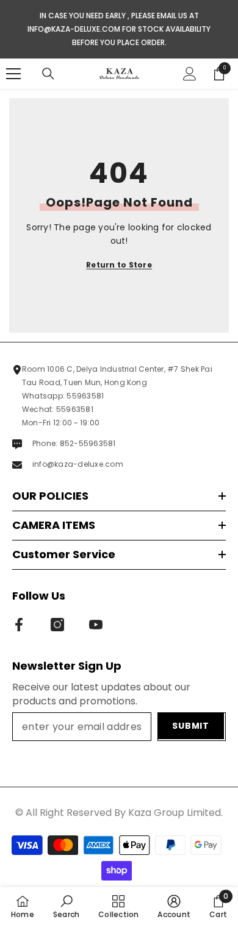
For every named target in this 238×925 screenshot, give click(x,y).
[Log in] (190, 73)
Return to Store (119, 265)
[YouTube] (95, 624)
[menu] (13, 73)
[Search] (48, 73)
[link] (66, 906)
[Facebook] (19, 624)
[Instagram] (57, 624)
